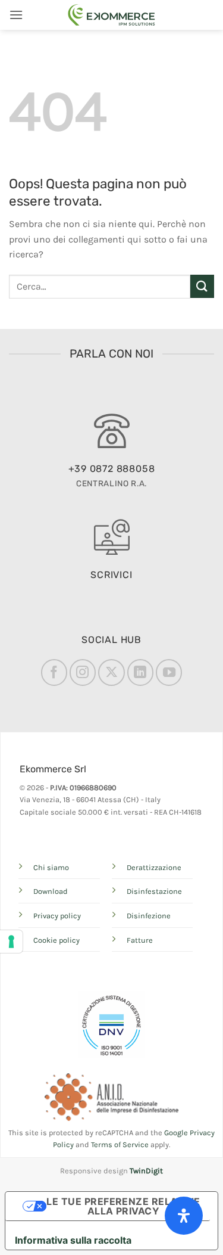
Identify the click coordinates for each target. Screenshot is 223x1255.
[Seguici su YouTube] (169, 672)
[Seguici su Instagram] (83, 672)
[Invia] (202, 286)
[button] (16, 14)
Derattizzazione (154, 867)
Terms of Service (120, 1144)
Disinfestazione (154, 891)
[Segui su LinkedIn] (140, 672)
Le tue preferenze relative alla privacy (123, 1206)
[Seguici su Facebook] (54, 672)
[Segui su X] (111, 672)
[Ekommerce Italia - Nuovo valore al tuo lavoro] (111, 15)
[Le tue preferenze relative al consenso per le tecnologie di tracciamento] (11, 941)
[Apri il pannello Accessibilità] (184, 1216)
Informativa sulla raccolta (73, 1240)
